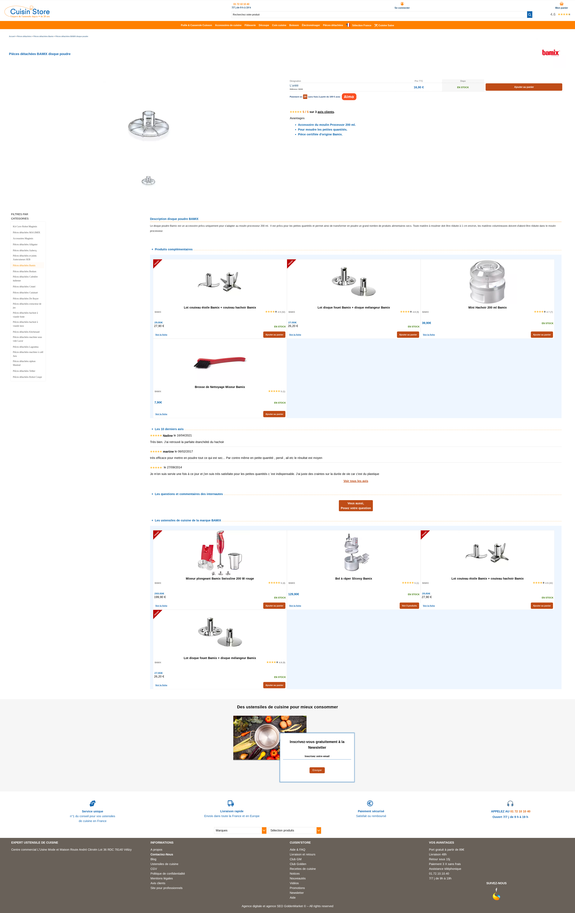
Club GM (296, 859)
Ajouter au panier (274, 334)
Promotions (297, 888)
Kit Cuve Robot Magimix (25, 226)
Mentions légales (161, 878)
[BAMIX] (551, 67)
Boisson (294, 25)
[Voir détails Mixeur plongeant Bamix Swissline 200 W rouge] (220, 552)
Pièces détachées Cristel (24, 286)
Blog (153, 859)
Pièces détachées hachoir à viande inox (25, 324)
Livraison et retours (302, 854)
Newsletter (297, 892)
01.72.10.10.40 (439, 873)
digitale (257, 906)
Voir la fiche (161, 334)
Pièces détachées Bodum (24, 271)
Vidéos (294, 883)
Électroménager (311, 25)
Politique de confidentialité (167, 873)
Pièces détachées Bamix (43, 36)
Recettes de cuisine (303, 868)
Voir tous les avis (356, 481)
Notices (295, 873)
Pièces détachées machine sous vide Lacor (27, 339)
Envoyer (317, 770)
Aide (293, 897)
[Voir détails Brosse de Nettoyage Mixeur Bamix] (220, 361)
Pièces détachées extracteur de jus (27, 306)
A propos (156, 849)
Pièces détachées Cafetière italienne (25, 278)
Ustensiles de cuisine (164, 864)
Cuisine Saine (386, 25)
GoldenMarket (294, 906)
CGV (153, 868)
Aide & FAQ (297, 849)
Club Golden (298, 864)
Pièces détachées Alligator (25, 244)
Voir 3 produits (409, 605)
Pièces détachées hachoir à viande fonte (25, 315)
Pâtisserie (250, 25)
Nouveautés (298, 878)
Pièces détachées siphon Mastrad (24, 363)
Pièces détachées (333, 25)
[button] (529, 14)
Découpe (264, 25)
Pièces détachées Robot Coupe (27, 377)
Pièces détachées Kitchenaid (26, 332)
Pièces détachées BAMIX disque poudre (71, 36)
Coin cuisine (279, 25)
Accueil (12, 36)
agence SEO (275, 906)
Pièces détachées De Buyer (25, 298)
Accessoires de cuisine (228, 25)
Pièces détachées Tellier (24, 371)
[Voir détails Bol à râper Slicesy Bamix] (354, 552)
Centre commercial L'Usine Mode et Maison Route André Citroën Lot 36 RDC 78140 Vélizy (71, 849)
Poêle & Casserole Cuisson (196, 25)
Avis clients (157, 883)
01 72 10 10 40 (241, 4)
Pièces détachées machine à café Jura (28, 354)
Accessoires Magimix (23, 238)
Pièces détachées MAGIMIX (26, 232)
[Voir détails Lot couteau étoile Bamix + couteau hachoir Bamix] (220, 281)
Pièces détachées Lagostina (25, 347)
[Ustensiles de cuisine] (27, 16)
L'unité (294, 85)
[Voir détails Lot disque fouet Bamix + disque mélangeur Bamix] (354, 281)
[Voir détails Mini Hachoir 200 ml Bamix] (487, 281)
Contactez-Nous (161, 854)
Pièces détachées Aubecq (25, 250)
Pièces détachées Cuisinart (25, 292)
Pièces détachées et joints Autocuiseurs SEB (25, 257)
